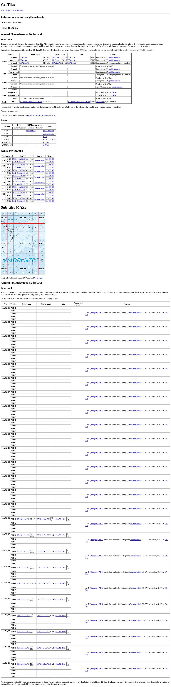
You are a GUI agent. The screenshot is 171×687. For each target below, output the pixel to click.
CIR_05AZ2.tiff (19, 162)
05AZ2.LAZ (25, 63)
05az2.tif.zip (30, 131)
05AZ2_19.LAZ (23, 567)
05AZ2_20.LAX (43, 583)
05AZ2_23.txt (60, 632)
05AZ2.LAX (57, 63)
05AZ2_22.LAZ (23, 616)
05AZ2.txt (72, 63)
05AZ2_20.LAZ (23, 583)
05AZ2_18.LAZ (23, 551)
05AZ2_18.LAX (43, 551)
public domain (114, 57)
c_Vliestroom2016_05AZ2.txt (79, 102)
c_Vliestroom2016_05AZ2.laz (31, 102)
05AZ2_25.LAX (43, 664)
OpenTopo (38, 278)
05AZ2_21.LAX (43, 600)
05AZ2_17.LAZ (23, 535)
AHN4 (52, 115)
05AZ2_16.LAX (43, 519)
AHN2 (38, 115)
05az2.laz (23, 57)
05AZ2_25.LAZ (23, 664)
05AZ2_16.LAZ (23, 519)
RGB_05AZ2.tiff (19, 159)
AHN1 (32, 115)
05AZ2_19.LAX (43, 567)
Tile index (19, 10)
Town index (10, 10)
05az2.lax (55, 57)
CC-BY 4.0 (50, 159)
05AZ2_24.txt (60, 648)
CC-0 (45, 137)
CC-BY (115, 92)
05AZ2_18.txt (60, 551)
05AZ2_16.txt (60, 519)
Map (2, 10)
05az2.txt (71, 57)
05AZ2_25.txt (60, 664)
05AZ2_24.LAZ (23, 648)
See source (100, 102)
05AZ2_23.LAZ (23, 632)
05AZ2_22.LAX (43, 616)
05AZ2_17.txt (60, 535)
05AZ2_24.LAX (43, 648)
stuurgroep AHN (97, 313)
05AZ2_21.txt (60, 600)
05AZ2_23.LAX (43, 632)
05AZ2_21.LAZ (23, 600)
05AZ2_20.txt (60, 583)
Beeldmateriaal (39, 160)
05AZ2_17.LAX (43, 535)
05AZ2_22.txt (60, 616)
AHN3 (44, 115)
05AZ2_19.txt (60, 567)
